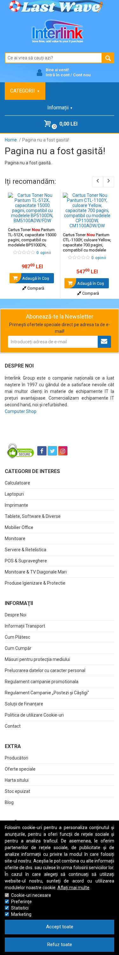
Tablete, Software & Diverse (33, 516)
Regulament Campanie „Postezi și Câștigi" (47, 692)
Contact (13, 726)
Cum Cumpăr (18, 648)
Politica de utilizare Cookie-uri (34, 715)
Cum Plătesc (17, 637)
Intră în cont (57, 74)
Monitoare (15, 538)
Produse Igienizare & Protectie (35, 583)
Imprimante (16, 505)
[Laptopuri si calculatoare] (44, 434)
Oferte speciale (20, 769)
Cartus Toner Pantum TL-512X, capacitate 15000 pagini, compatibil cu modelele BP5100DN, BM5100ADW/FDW (32, 239)
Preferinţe (21, 901)
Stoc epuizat (17, 791)
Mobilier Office (19, 527)
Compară (35, 288)
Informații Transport (25, 626)
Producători (16, 757)
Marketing (21, 914)
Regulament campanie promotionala (41, 681)
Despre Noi (15, 614)
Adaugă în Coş (35, 278)
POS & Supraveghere (26, 560)
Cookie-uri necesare (31, 895)
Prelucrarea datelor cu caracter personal (45, 670)
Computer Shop (20, 411)
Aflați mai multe (73, 887)
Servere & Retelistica (25, 549)
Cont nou (82, 74)
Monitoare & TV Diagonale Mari (36, 571)
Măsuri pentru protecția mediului (37, 659)
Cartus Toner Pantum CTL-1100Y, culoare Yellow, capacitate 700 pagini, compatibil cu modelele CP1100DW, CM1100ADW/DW (87, 247)
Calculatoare (17, 482)
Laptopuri (14, 494)
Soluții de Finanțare (24, 703)
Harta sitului (17, 780)
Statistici (20, 907)
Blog (9, 802)
